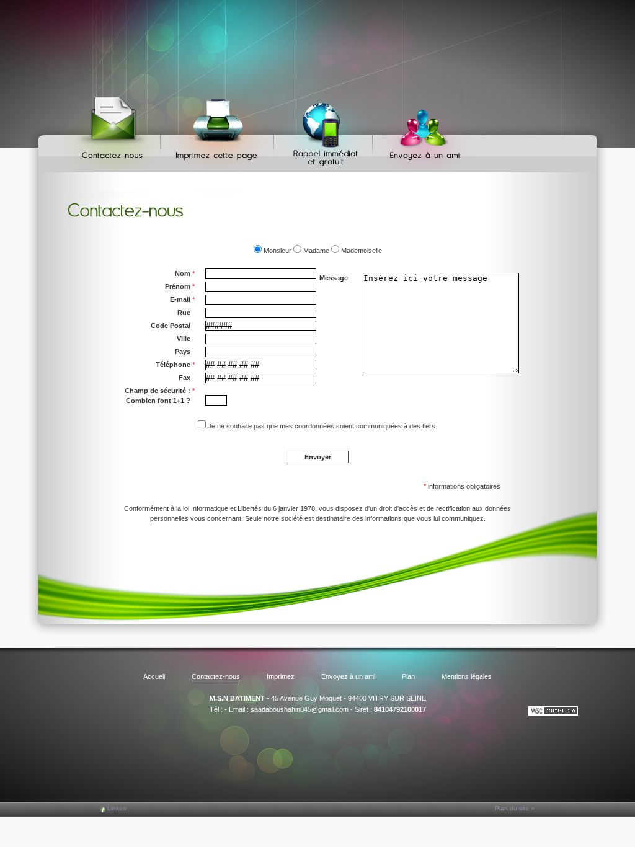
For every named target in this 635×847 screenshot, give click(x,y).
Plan (408, 676)
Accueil (154, 676)
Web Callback (325, 130)
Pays (182, 351)
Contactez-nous (114, 130)
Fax (184, 377)
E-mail (182, 299)
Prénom (180, 286)
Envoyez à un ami (419, 130)
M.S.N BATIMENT (237, 698)
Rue (183, 312)
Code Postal (170, 325)
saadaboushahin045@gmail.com (300, 709)
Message (333, 278)
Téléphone (175, 364)
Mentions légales (467, 676)
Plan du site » (515, 808)
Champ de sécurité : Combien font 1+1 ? (160, 395)
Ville (183, 338)
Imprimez (218, 130)
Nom (185, 273)
